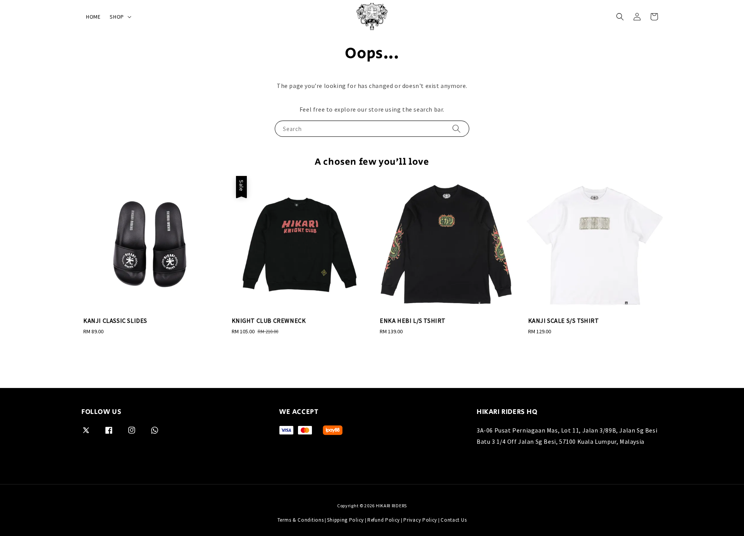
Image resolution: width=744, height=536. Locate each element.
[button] (620, 16)
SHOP (117, 16)
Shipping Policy (345, 520)
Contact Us (454, 520)
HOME (93, 16)
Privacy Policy (420, 520)
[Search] (456, 128)
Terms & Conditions (300, 520)
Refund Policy (383, 520)
